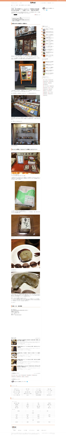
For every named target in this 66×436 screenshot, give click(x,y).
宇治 (27, 407)
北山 (49, 406)
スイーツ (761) (18, 375)
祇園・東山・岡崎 (16, 403)
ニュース (49, 393)
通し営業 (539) (46, 84)
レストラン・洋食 (16, 393)
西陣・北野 (16, 407)
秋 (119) (27, 376)
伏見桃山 (16, 406)
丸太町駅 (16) (29, 375)
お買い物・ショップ (38, 393)
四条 (38, 403)
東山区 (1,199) (50, 93)
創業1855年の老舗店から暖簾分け (17, 18)
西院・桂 (49, 407)
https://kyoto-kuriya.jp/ (18, 314)
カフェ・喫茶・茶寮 (16, 390)
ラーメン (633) (51, 87)
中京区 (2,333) (24, 375)
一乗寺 (38, 404)
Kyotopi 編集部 (47, 47)
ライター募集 (25, 430)
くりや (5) (13, 375)
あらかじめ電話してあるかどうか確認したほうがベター (20, 19)
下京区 (49, 416)
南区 (27, 416)
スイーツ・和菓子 (38, 390)
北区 (16, 416)
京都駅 (28, 404)
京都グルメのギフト (44, 430)
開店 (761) (45, 90)
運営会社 (14, 430)
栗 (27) (23, 376)
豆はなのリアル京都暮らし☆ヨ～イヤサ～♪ (22, 344)
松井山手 (27, 406)
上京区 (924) (49, 90)
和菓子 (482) (14, 376)
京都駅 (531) (45, 93)
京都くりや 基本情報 (15, 20)
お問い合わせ (19, 430)
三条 (27, 403)
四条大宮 (38, 407)
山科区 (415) (45, 95)
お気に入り (36, 14)
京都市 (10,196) (35, 375)
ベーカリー (27, 390)
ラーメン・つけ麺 (49, 390)
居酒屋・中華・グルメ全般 (27, 393)
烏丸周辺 (49, 403)
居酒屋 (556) (45, 92)
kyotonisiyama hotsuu (48, 32)
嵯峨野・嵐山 (49, 404)
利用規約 (38, 430)
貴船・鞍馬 (38, 406)
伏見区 (38, 416)
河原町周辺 (16, 404)
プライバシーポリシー (32, 430)
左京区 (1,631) (45, 87)
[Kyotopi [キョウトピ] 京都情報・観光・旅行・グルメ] (33, 3)
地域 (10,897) (19, 376)
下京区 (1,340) (51, 81)
